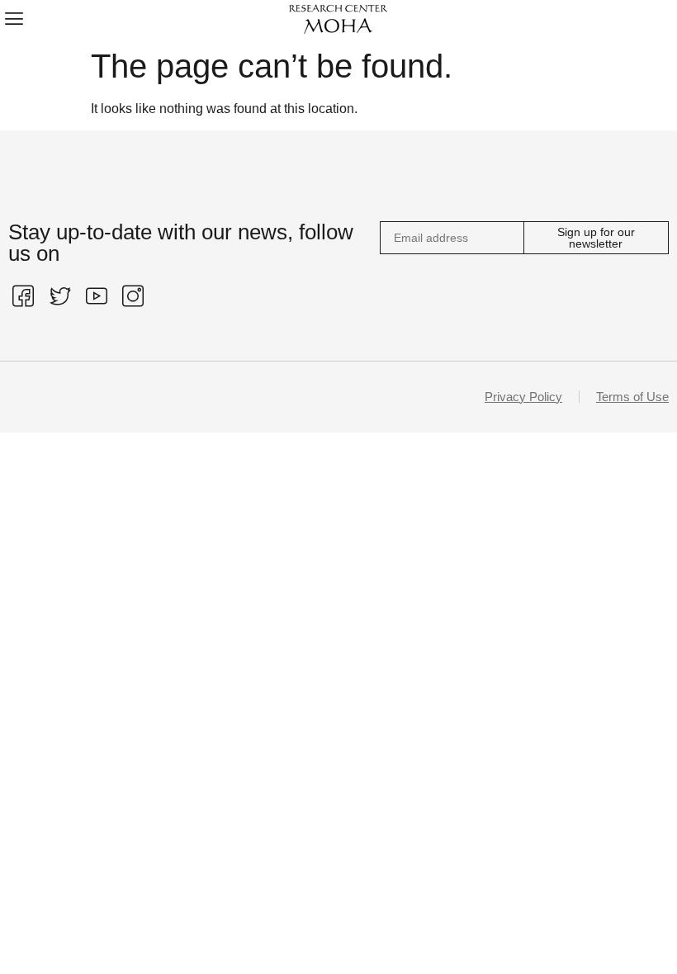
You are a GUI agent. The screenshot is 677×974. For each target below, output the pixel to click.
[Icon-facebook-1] (23, 295)
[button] (13, 17)
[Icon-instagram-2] (133, 295)
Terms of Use (632, 397)
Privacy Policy (523, 397)
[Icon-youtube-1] (96, 295)
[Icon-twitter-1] (59, 295)
